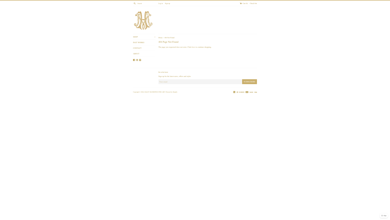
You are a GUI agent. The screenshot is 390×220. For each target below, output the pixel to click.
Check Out (253, 3)
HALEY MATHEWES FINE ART (155, 92)
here (193, 47)
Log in (160, 3)
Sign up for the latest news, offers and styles (174, 76)
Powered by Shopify (171, 92)
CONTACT (137, 48)
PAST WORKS (138, 42)
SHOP (144, 37)
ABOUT (136, 53)
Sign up (167, 3)
